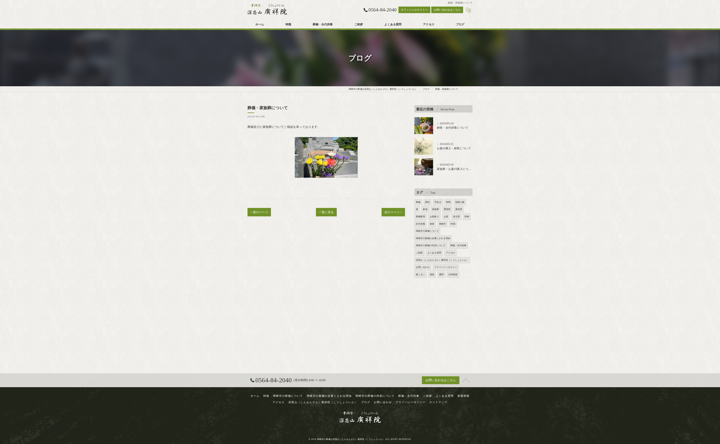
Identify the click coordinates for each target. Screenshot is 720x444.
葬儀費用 (420, 216)
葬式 (427, 202)
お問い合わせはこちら (447, 9)
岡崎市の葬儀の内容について (431, 245)
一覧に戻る (326, 212)
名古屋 (456, 216)
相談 (432, 274)
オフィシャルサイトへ (414, 9)
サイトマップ (438, 402)
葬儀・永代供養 (458, 245)
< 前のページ (259, 212)
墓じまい (420, 274)
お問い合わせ (423, 267)
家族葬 (435, 209)
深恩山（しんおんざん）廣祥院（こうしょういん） (442, 260)
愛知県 (458, 209)
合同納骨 (453, 274)
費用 (441, 274)
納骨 (432, 224)
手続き (437, 202)
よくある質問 (434, 252)
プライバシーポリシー (445, 267)
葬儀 (418, 202)
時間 (448, 202)
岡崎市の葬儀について (427, 231)
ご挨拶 (419, 252)
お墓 (446, 216)
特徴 (453, 224)
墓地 (425, 209)
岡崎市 (442, 224)
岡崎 (466, 216)
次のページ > (393, 212)
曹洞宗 (447, 209)
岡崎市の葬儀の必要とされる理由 (433, 238)
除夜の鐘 (460, 202)
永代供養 (420, 224)
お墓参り (434, 216)
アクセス (450, 252)
